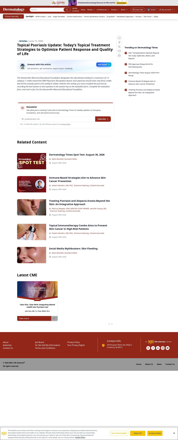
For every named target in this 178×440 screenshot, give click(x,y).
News (83, 9)
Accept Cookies (155, 433)
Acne (49, 17)
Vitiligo (156, 17)
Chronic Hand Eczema (74, 17)
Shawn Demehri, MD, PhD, (62, 185)
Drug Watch (111, 17)
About (5, 342)
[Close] (174, 433)
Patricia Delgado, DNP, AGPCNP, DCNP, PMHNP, (70, 208)
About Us (149, 364)
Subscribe (102, 119)
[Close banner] (175, 3)
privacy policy (65, 124)
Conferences (102, 9)
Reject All (138, 433)
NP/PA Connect (75, 9)
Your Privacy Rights (76, 345)
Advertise (7, 345)
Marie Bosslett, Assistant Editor (64, 159)
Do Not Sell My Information (47, 345)
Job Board (39, 342)
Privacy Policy (73, 342)
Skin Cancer (148, 17)
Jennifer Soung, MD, (98, 208)
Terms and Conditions (45, 348)
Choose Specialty (12, 16)
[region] (89, 433)
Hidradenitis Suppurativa (125, 17)
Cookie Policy (80, 437)
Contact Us (8, 348)
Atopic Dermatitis (59, 17)
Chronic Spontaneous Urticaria (94, 17)
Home (138, 364)
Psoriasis (138, 17)
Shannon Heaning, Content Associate (89, 185)
